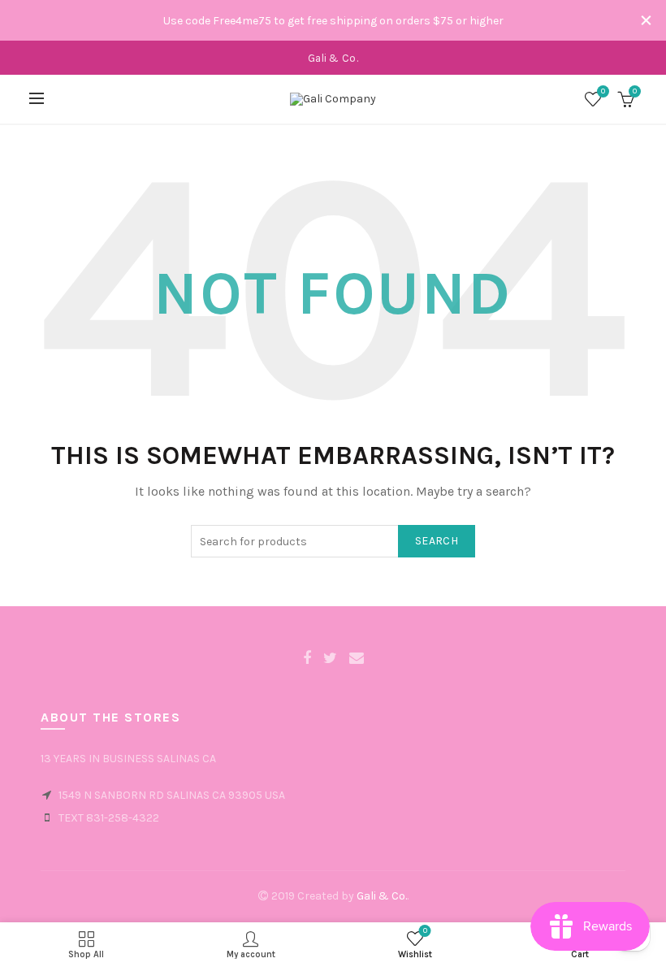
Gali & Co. (382, 896)
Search (436, 541)
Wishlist (603, 91)
